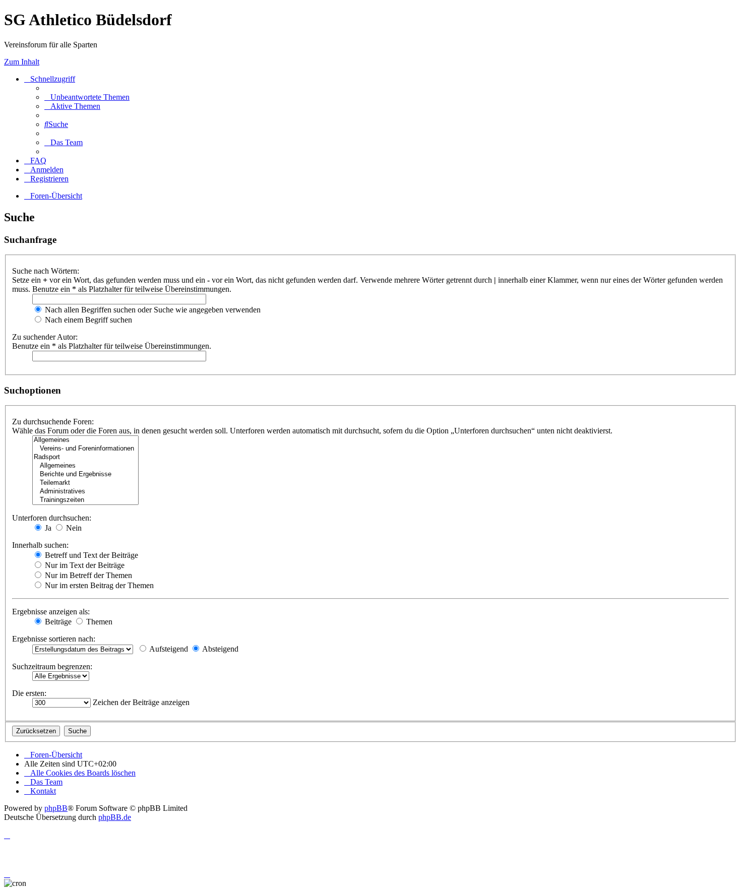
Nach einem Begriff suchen (87, 319)
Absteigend (219, 649)
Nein (73, 528)
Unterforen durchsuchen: (51, 518)
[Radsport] (85, 457)
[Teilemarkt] (85, 483)
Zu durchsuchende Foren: (53, 421)
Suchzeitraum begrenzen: (52, 666)
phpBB (56, 808)
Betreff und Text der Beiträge (90, 555)
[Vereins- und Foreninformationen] (85, 448)
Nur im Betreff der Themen (87, 575)
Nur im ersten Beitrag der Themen (98, 585)
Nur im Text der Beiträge (84, 565)
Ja (47, 528)
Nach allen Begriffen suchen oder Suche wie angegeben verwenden (152, 309)
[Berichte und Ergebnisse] (85, 474)
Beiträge (57, 621)
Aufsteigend (168, 649)
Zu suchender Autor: (45, 337)
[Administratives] (85, 491)
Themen (98, 621)
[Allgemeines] (85, 440)
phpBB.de (114, 817)
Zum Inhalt (21, 61)
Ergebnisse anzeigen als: (51, 611)
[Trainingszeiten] (85, 500)
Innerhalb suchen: (40, 545)
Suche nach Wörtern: (45, 271)
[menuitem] (87, 97)
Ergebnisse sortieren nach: (53, 638)
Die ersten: (29, 693)
